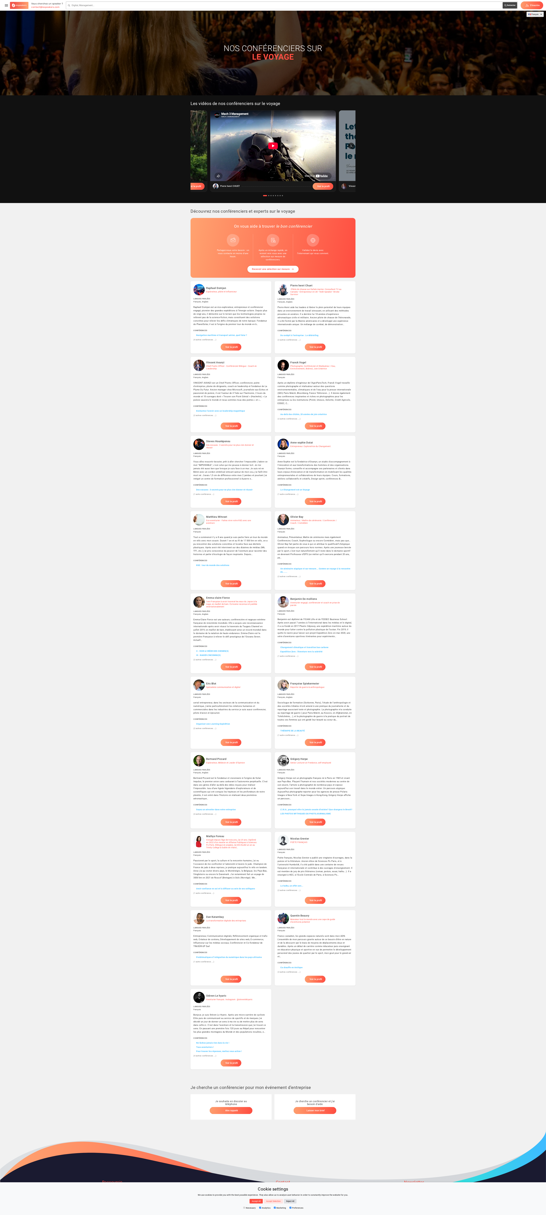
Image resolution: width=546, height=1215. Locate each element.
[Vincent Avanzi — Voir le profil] (231, 394)
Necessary (251, 1208)
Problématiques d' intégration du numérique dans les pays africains (229, 957)
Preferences (297, 1208)
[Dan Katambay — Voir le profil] (231, 948)
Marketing (281, 1208)
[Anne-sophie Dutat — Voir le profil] (315, 472)
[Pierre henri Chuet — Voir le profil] (315, 317)
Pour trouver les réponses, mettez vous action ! (219, 1051)
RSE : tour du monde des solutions (212, 565)
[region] (273, 153)
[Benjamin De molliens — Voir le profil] (315, 633)
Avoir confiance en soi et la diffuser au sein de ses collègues (225, 888)
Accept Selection (273, 1201)
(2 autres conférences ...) (289, 340)
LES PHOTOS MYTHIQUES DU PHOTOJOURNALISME (305, 814)
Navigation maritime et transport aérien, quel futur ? (221, 335)
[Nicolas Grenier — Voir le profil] (315, 869)
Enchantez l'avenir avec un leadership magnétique (220, 411)
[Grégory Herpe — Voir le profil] (315, 790)
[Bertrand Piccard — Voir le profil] (231, 790)
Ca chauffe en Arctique (291, 967)
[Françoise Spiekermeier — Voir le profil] (315, 713)
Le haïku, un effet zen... (291, 886)
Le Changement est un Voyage (295, 490)
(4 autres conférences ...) (204, 340)
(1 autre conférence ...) (203, 494)
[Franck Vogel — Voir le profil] (315, 394)
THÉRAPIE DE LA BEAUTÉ (292, 731)
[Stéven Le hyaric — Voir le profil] (231, 1029)
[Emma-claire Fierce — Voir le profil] (231, 633)
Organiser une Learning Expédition (213, 724)
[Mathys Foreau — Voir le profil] (231, 869)
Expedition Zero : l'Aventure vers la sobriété (301, 651)
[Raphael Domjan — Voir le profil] (231, 317)
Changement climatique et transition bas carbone (304, 647)
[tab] (265, 195)
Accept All (256, 1201)
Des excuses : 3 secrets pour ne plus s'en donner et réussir (224, 490)
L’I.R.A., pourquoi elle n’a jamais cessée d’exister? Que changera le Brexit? (316, 809)
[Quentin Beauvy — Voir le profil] (315, 948)
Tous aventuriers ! (205, 1047)
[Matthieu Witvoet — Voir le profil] (231, 550)
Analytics (266, 1208)
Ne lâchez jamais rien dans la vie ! (212, 1043)
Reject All (290, 1201)
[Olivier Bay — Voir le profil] (315, 550)
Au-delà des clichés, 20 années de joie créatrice (303, 414)
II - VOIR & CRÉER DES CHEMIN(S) (212, 651)
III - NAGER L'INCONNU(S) (208, 655)
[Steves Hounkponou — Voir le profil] (231, 472)
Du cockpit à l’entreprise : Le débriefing (299, 335)
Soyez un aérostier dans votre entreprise (216, 809)
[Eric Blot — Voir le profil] (231, 713)
